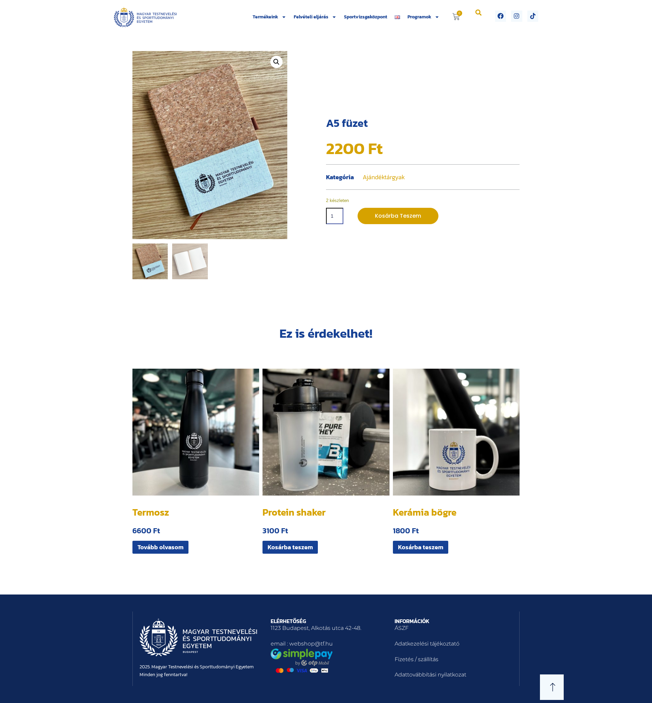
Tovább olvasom (160, 547)
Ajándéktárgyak (384, 177)
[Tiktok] (532, 16)
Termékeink (265, 16)
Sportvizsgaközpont (365, 16)
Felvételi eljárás (311, 16)
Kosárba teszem (398, 216)
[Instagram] (516, 16)
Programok (419, 16)
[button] (478, 12)
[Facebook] (500, 16)
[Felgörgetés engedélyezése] (638, 689)
